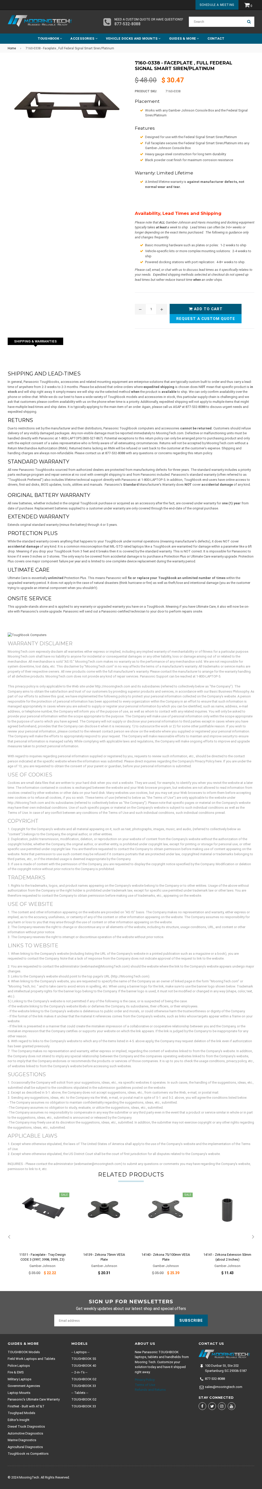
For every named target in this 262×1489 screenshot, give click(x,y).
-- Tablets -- (79, 1393)
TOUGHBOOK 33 (83, 1386)
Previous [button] (9, 1237)
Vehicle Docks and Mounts (132, 38)
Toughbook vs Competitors (28, 1453)
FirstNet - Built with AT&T (26, 1406)
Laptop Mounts (19, 1393)
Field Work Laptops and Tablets (31, 1359)
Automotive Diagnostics (25, 1433)
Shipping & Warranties (35, 341)
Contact (216, 38)
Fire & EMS (16, 1372)
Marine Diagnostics (22, 1440)
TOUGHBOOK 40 (83, 1366)
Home (12, 48)
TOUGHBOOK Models (24, 1352)
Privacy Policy (145, 1380)
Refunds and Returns (150, 1390)
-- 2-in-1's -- (79, 1372)
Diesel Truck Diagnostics (26, 1426)
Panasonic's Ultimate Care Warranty (34, 1399)
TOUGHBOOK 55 (83, 1359)
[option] (38, 1237)
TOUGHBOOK (49, 38)
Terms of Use (145, 1385)
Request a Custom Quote (205, 318)
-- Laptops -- (80, 1352)
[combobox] (216, 22)
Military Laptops (19, 1379)
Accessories (82, 38)
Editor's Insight (18, 1420)
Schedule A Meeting (217, 5)
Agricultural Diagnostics (25, 1447)
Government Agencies (24, 1386)
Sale (64, 1194)
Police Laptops (19, 1366)
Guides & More (183, 38)
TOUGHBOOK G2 (83, 1379)
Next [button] (253, 1237)
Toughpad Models (21, 1413)
